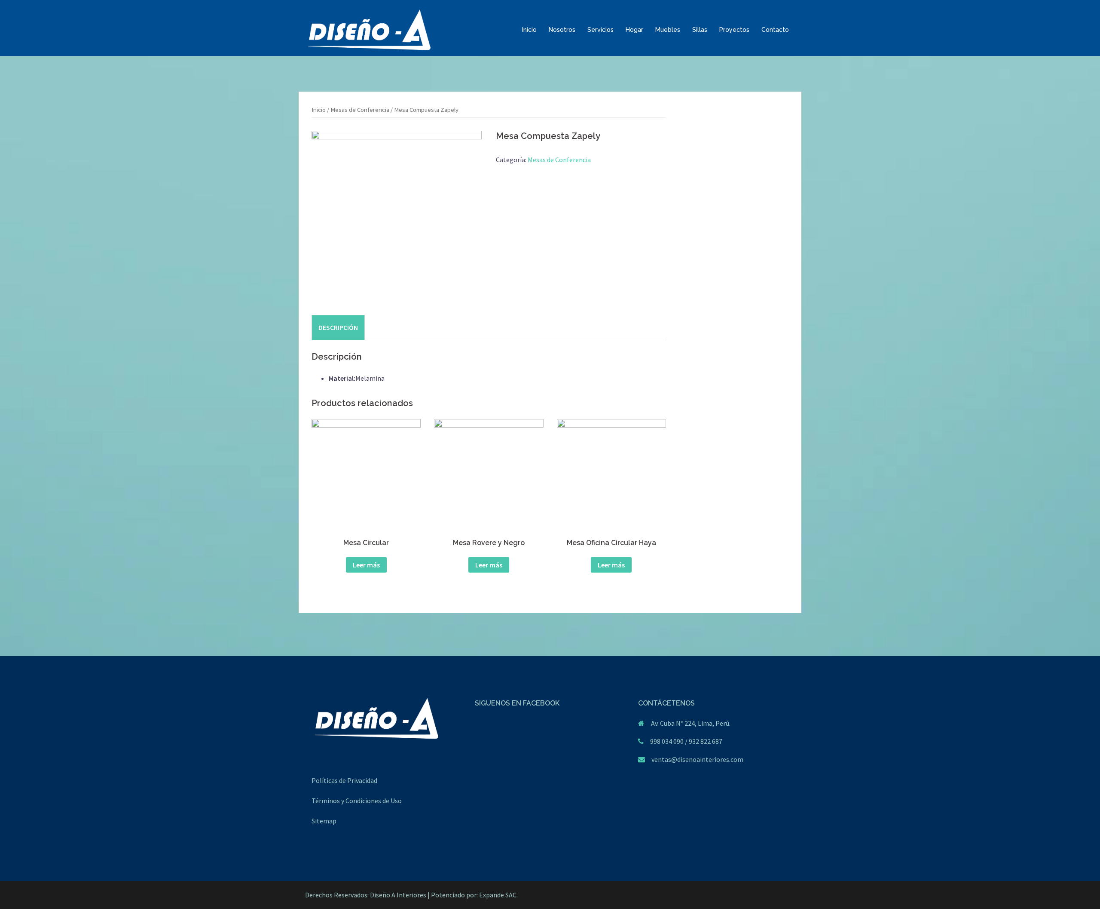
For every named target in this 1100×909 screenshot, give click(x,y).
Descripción (338, 327)
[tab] (338, 327)
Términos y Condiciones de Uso (357, 800)
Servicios (600, 29)
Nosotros (562, 29)
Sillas (699, 29)
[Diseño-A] (369, 29)
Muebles (667, 29)
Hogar (634, 29)
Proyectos (734, 29)
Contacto (775, 29)
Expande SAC (497, 895)
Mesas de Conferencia (359, 110)
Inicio (529, 29)
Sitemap (324, 821)
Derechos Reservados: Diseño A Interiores (365, 895)
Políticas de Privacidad (344, 780)
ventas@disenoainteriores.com (697, 759)
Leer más (366, 565)
